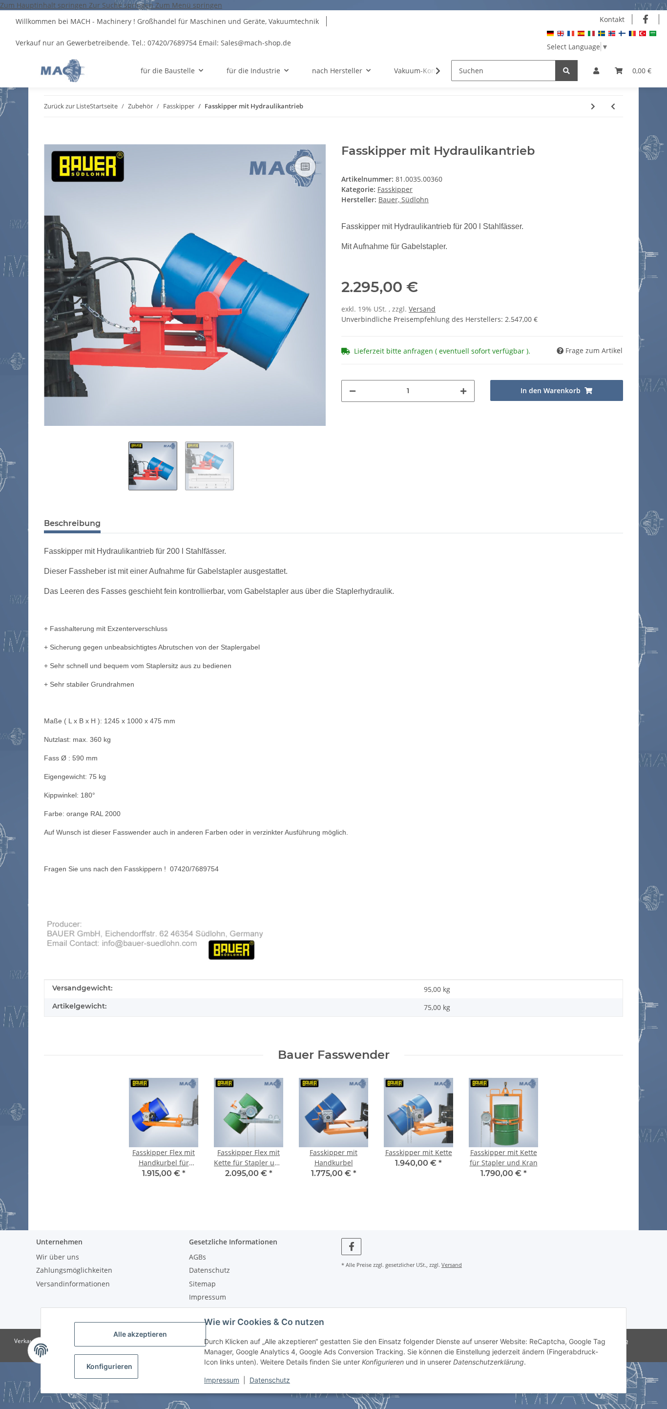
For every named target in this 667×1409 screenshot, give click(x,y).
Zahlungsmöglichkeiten (74, 1270)
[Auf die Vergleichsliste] (305, 166)
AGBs (197, 1257)
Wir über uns (57, 1257)
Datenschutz (270, 1380)
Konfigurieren (109, 1366)
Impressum (221, 1380)
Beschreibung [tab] (72, 523)
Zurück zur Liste (67, 106)
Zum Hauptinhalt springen (44, 5)
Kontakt (612, 19)
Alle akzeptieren (140, 1334)
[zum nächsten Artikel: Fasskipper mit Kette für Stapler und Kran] (593, 106)
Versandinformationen (73, 1283)
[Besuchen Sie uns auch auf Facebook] (645, 19)
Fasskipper (395, 189)
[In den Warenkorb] (52, 138)
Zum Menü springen (188, 5)
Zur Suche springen (122, 5)
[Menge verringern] (352, 390)
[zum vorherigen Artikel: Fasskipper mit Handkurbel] (613, 106)
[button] (596, 70)
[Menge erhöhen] (463, 390)
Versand (422, 309)
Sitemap (202, 1283)
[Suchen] (566, 70)
